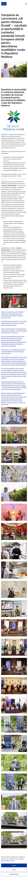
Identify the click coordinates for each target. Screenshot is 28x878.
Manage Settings (14, 874)
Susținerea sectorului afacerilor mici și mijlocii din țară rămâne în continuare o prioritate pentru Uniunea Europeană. (14, 323)
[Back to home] (4, 3)
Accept (14, 865)
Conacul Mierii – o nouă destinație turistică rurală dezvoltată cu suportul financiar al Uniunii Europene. (13, 351)
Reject (14, 870)
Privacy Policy (10, 860)
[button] (26, 3)
